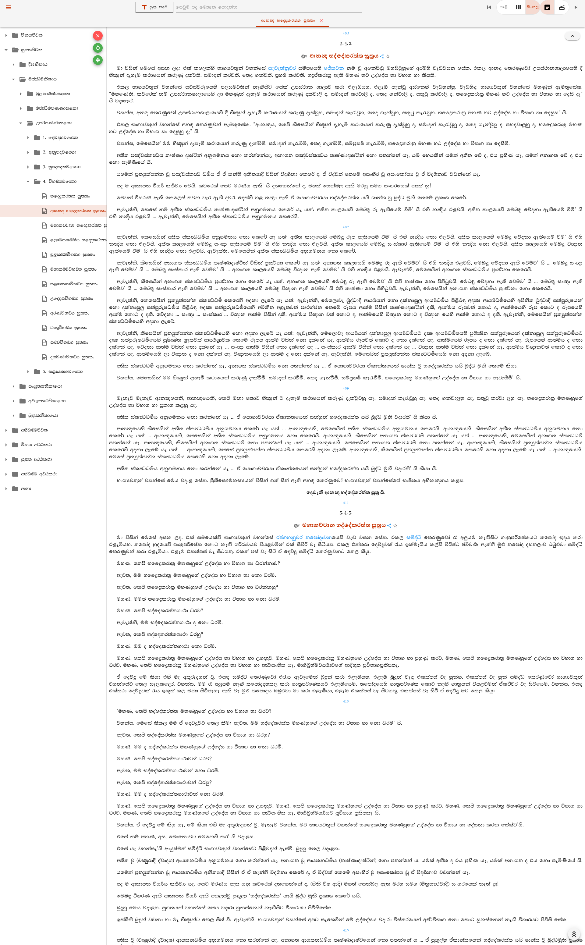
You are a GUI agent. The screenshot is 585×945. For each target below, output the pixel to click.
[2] (518, 7)
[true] (562, 7)
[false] (547, 7)
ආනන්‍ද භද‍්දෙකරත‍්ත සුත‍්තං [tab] (288, 20)
